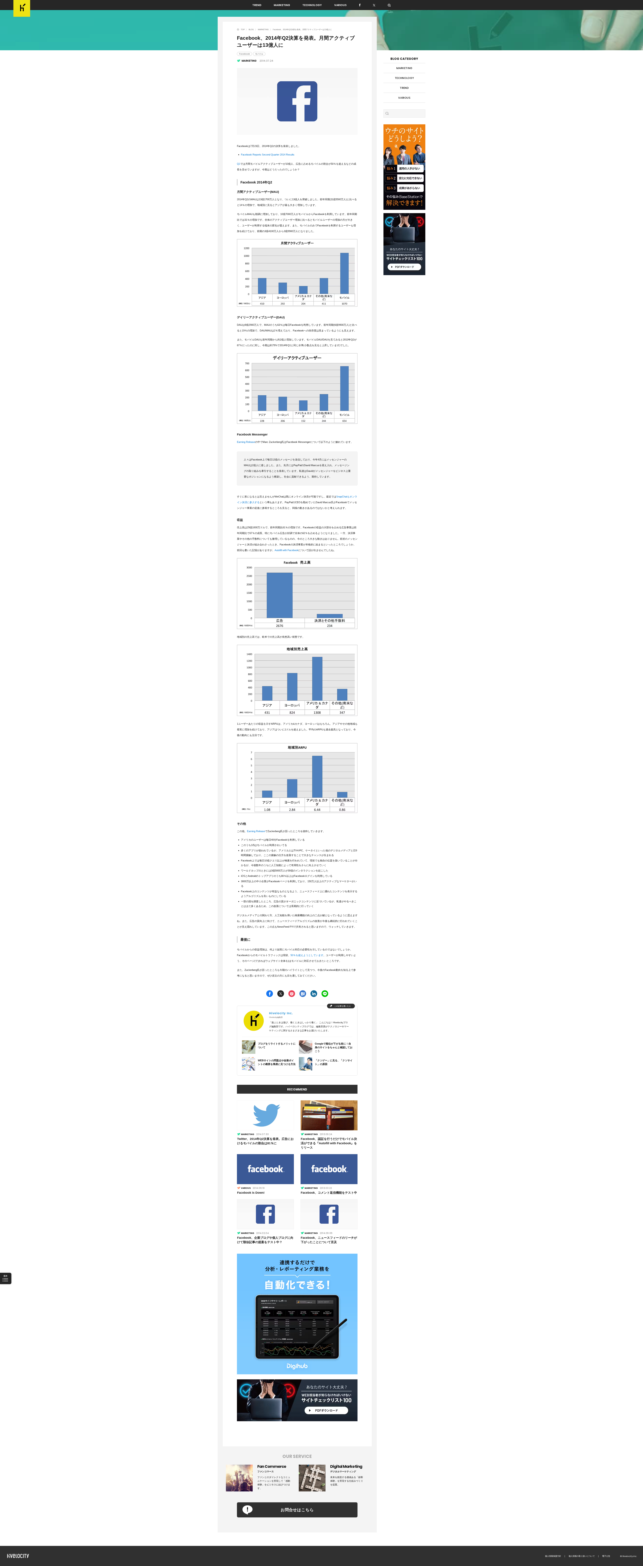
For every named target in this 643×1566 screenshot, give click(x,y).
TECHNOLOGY (312, 5)
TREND (256, 5)
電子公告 (606, 1556)
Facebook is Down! (251, 1192)
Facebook (244, 53)
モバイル (259, 53)
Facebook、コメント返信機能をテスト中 (329, 1192)
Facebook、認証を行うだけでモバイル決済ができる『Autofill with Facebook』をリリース (329, 1143)
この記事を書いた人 (342, 1006)
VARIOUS (340, 5)
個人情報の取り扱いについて (582, 1556)
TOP (243, 29)
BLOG (251, 29)
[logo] (21, 8)
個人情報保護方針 (553, 1556)
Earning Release (246, 442)
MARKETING (282, 5)
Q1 (238, 163)
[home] (238, 29)
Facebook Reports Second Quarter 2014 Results (267, 154)
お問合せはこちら (297, 1510)
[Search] (389, 5)
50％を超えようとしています (307, 955)
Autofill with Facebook (286, 550)
